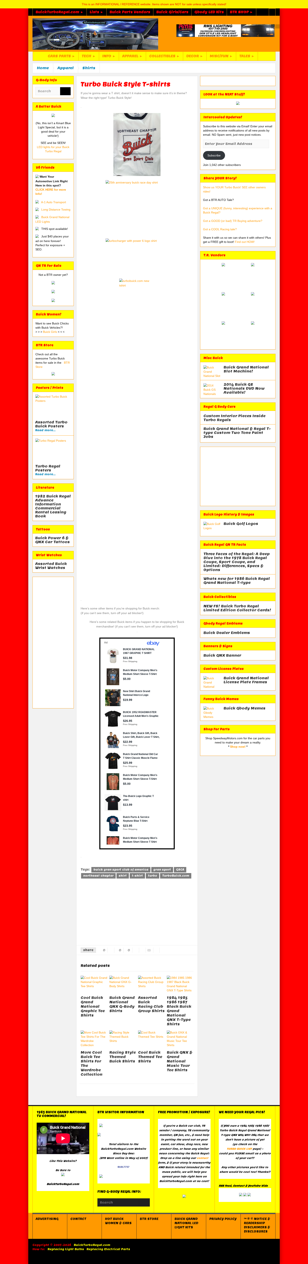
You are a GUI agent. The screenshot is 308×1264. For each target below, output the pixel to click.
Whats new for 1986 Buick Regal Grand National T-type (236, 581)
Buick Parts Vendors (130, 12)
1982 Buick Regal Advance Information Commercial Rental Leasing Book (53, 506)
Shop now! (238, 746)
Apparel (65, 68)
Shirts (88, 68)
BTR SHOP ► (241, 12)
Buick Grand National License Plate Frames (246, 680)
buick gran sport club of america (120, 869)
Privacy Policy (223, 1219)
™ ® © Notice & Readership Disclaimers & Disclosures (257, 1225)
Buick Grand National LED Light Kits (186, 1223)
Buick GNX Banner (222, 655)
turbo (152, 875)
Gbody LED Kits (209, 12)
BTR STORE (149, 1219)
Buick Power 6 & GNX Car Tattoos (52, 540)
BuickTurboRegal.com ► (60, 12)
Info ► (109, 56)
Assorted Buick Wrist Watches (51, 566)
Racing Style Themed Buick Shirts (122, 1057)
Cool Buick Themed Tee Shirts (150, 1057)
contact (202, 1158)
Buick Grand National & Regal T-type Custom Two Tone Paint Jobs (237, 433)
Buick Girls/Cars (172, 12)
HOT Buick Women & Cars (118, 1221)
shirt (123, 875)
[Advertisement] (53, 643)
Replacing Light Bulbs (66, 1249)
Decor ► (194, 56)
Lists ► (97, 12)
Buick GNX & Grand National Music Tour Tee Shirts (179, 1061)
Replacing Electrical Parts (108, 1249)
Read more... (45, 430)
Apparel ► (132, 56)
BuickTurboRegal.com (92, 1245)
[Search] (65, 91)
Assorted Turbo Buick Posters (51, 424)
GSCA (180, 869)
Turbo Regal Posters (47, 468)
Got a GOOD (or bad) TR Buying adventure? (232, 221)
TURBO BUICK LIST (239, 1148)
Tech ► (89, 56)
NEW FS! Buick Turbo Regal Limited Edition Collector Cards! (237, 608)
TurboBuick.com (175, 875)
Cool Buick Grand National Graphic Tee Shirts (93, 1006)
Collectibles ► (164, 56)
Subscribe (214, 155)
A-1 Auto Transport (53, 202)
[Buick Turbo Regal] (95, 33)
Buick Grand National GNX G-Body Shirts (122, 1004)
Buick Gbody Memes (244, 708)
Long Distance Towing (55, 209)
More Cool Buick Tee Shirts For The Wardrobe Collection (91, 1063)
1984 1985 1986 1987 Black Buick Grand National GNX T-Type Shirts (179, 1010)
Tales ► (247, 56)
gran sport (162, 869)
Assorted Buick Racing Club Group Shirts (151, 1004)
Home (43, 68)
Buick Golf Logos (241, 524)
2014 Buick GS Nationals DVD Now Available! (244, 388)
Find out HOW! (245, 241)
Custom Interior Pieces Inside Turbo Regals (234, 418)
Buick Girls (50, 331)
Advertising (47, 1219)
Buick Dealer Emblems (226, 633)
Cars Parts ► (61, 56)
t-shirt (137, 875)
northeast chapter (98, 875)
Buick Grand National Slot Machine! (246, 369)
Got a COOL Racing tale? (220, 229)
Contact (78, 1219)
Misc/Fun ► (221, 56)
